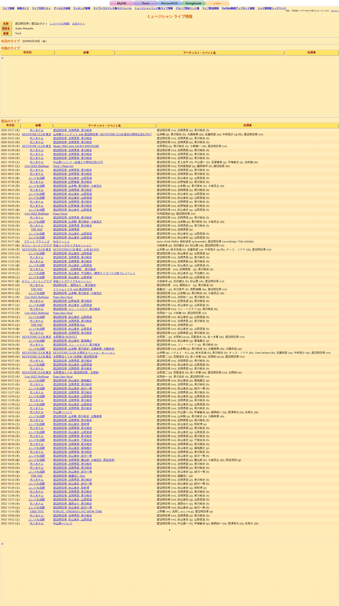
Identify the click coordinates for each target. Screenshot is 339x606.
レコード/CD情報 (60, 23)
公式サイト (78, 23)
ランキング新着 (81, 8)
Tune (145, 3)
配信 (210, 8)
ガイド (23, 8)
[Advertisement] (118, 88)
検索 (8, 8)
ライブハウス (112, 8)
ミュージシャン (154, 8)
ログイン (335, 11)
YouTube (238, 8)
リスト (41, 8)
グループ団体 (187, 8)
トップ (272, 8)
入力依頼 (62, 8)
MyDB (121, 3)
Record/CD (169, 3)
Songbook (193, 3)
